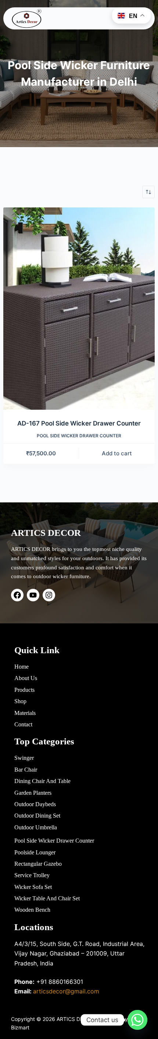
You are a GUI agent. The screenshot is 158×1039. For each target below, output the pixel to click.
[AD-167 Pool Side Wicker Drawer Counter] (79, 308)
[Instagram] (49, 595)
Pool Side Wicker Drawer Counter (79, 435)
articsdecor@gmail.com (66, 991)
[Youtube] (33, 595)
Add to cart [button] (117, 453)
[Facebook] (17, 595)
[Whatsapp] (137, 1020)
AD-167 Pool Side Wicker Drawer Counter (79, 423)
